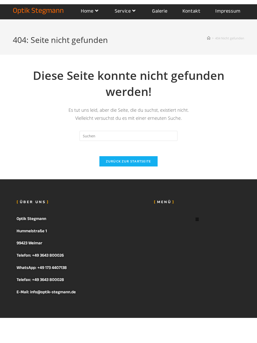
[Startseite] (208, 38)
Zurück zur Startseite (128, 161)
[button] (197, 219)
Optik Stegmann (38, 11)
